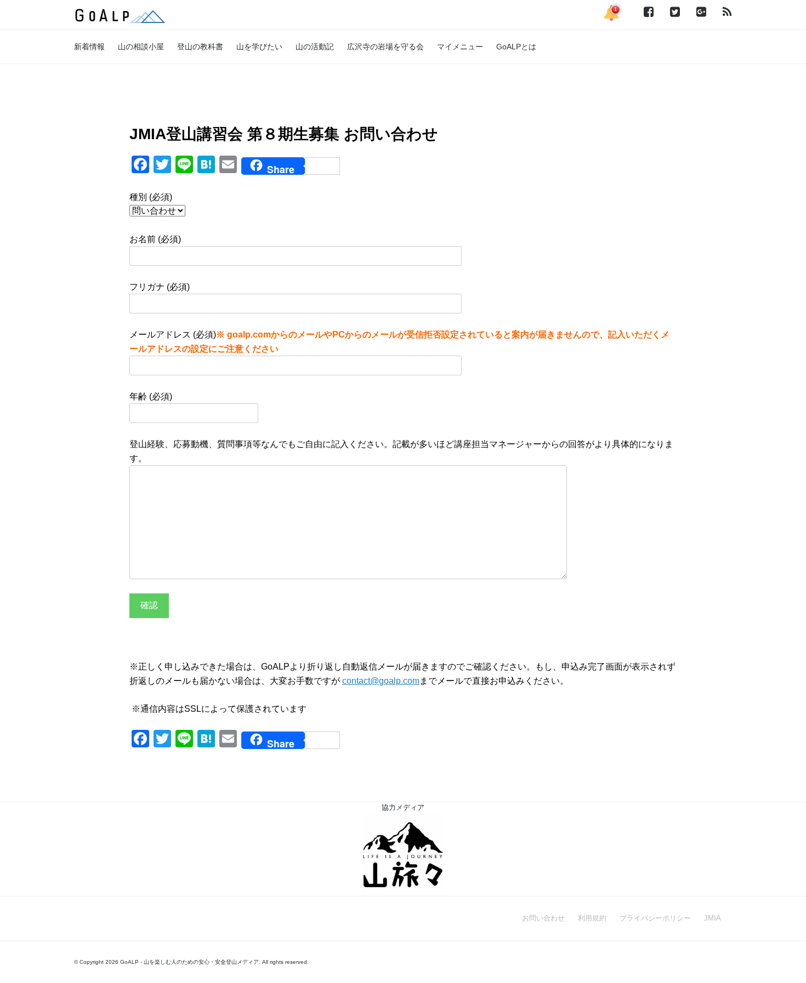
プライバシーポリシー (655, 918)
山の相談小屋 (141, 46)
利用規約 (592, 918)
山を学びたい (259, 46)
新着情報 (89, 46)
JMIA (712, 918)
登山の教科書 (200, 46)
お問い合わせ (543, 918)
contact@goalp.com (380, 680)
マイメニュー (460, 46)
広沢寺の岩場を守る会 (385, 46)
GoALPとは (516, 46)
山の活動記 (315, 46)
